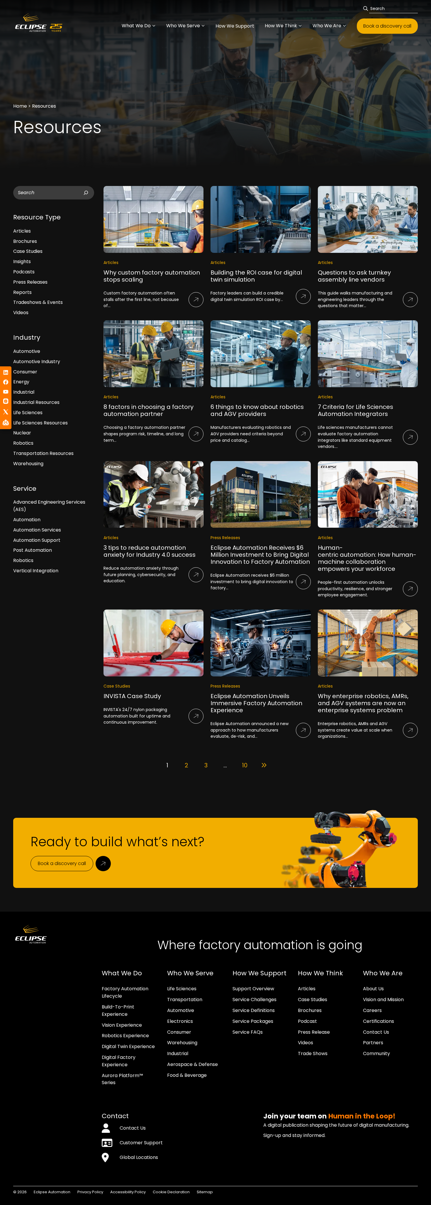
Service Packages (253, 1021)
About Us (373, 988)
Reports (22, 292)
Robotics (23, 443)
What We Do (136, 25)
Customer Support (141, 1142)
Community (376, 1053)
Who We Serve (183, 25)
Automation (26, 519)
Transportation (184, 999)
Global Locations (139, 1157)
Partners (373, 1042)
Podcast (307, 1021)
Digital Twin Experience (128, 1046)
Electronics (180, 1021)
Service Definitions (254, 1010)
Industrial (23, 392)
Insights (22, 261)
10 (244, 765)
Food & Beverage (187, 1075)
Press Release (314, 1032)
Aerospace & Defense (192, 1064)
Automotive (26, 351)
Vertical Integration (35, 570)
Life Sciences (28, 412)
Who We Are (327, 25)
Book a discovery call (387, 26)
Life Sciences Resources (40, 422)
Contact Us (376, 1032)
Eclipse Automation (52, 1192)
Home (20, 106)
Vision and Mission (383, 999)
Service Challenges (254, 999)
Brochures (25, 241)
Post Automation (32, 550)
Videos (20, 312)
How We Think (281, 25)
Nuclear (22, 432)
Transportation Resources (43, 453)
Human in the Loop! (362, 1116)
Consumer (25, 371)
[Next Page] (264, 765)
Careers (372, 1010)
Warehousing (28, 463)
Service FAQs (248, 1032)
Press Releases (30, 282)
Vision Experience (122, 1025)
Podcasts (24, 271)
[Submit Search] (366, 8)
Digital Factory (118, 1057)
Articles (22, 231)
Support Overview (253, 988)
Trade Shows (313, 1053)
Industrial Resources (36, 402)
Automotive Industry (36, 361)
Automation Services (37, 530)
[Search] (85, 192)
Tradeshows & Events (38, 302)
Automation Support (36, 540)
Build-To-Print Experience (118, 1010)
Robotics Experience (125, 1035)
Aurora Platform (120, 1075)
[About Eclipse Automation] (56, 25)
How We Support (235, 26)
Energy (21, 381)
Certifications (378, 1021)
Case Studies (28, 251)
